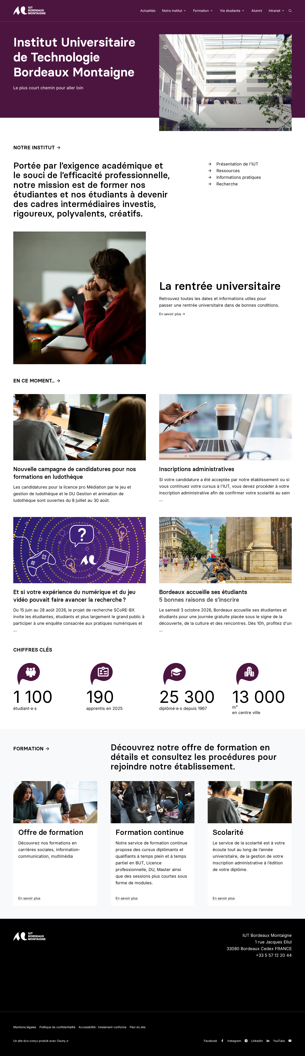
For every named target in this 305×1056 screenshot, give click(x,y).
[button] (225, 82)
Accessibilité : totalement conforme (102, 1027)
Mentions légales (24, 1027)
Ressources (228, 170)
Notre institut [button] (172, 11)
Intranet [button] (274, 11)
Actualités (147, 11)
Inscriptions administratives (196, 469)
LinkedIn (257, 1041)
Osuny (61, 1041)
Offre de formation (50, 832)
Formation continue (150, 832)
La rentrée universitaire (220, 286)
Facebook (210, 1041)
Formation (28, 749)
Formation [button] (201, 11)
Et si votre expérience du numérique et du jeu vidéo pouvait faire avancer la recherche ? (74, 595)
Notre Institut (34, 148)
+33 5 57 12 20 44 (274, 955)
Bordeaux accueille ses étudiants (203, 591)
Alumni (256, 11)
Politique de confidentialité (57, 1027)
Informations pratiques (238, 177)
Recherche (227, 183)
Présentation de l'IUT (237, 164)
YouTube (279, 1041)
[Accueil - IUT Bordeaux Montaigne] (29, 10)
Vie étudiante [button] (230, 11)
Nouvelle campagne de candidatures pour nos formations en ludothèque (74, 473)
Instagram (234, 1041)
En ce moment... (34, 381)
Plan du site (137, 1027)
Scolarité (228, 832)
